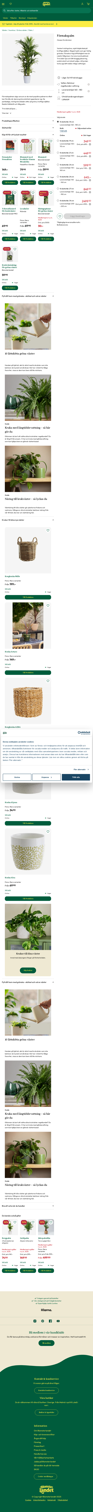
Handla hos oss (40, 1454)
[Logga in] (82, 4)
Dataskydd (51, 1500)
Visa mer (5, 113)
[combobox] (49, 10)
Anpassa (45, 777)
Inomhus (12, 30)
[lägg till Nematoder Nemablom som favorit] (15, 141)
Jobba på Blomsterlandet (45, 1461)
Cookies (28, 1500)
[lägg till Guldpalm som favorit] (33, 1222)
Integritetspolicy (39, 1500)
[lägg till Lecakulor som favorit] (33, 193)
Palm (30, 30)
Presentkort (39, 1446)
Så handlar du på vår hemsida (46, 1465)
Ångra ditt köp (40, 1438)
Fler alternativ (80, 769)
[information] (90, 144)
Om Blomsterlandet (42, 1430)
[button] (28, 120)
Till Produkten (11, 183)
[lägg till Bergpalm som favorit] (15, 1222)
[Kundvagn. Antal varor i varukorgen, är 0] (88, 4)
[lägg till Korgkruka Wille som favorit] (48, 530)
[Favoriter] (11, 4)
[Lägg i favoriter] (60, 216)
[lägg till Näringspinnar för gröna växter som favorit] (51, 193)
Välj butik (63, 131)
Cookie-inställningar (45, 1476)
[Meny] (3, 4)
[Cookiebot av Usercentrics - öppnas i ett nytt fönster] (79, 733)
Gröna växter (22, 30)
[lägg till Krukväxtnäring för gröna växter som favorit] (15, 249)
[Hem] (46, 4)
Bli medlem (46, 1343)
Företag (37, 1442)
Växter (4, 30)
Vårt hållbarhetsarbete (44, 1457)
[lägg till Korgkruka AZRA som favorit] (48, 681)
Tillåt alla (76, 777)
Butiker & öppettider (46, 1412)
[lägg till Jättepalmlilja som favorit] (51, 1222)
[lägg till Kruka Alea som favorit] (48, 831)
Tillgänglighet (63, 1500)
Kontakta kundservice (46, 1390)
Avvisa (17, 777)
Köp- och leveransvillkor (44, 1434)
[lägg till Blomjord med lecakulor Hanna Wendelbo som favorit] (33, 141)
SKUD (36, 1469)
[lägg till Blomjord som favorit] (51, 141)
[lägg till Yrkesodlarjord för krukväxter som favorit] (15, 193)
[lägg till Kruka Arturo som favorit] (48, 605)
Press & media (40, 1450)
